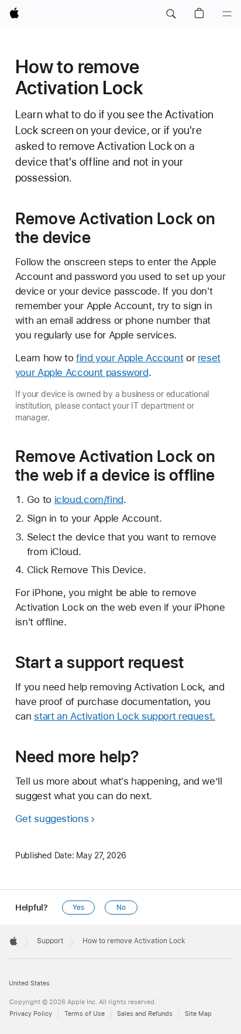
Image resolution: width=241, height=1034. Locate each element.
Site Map (198, 1014)
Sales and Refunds (145, 1014)
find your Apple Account (129, 358)
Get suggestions (51, 818)
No (121, 907)
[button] (171, 14)
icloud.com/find (88, 499)
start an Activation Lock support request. (124, 716)
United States (29, 983)
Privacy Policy (30, 1014)
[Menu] (227, 14)
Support (50, 941)
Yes (78, 907)
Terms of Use (84, 1014)
